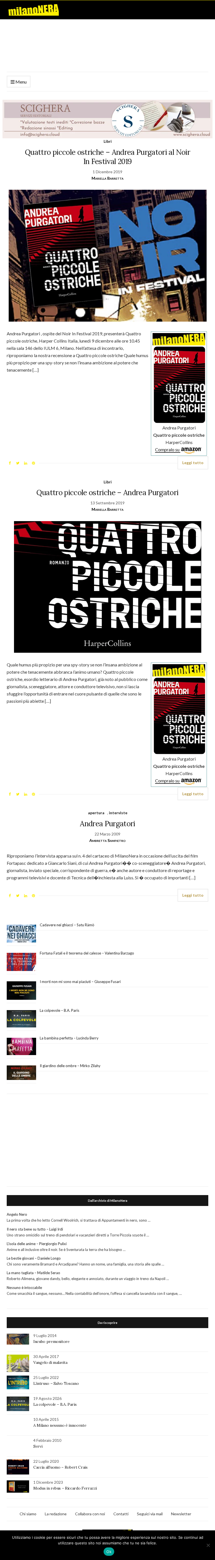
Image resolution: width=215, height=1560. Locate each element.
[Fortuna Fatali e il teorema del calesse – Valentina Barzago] (21, 962)
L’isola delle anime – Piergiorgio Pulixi (37, 1243)
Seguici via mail (150, 1513)
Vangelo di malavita (50, 1362)
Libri (108, 141)
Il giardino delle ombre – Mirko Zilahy (70, 1065)
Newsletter (181, 1513)
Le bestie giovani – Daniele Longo (34, 1258)
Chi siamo (28, 1513)
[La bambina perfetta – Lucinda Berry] (21, 1047)
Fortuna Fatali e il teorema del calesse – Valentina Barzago (87, 953)
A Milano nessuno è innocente (59, 1425)
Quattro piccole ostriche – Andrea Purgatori (107, 492)
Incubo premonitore (51, 1341)
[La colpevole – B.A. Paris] (21, 1019)
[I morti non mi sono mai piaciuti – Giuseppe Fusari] (21, 990)
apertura (96, 812)
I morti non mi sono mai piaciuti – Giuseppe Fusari (80, 981)
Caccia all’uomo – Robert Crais (60, 1467)
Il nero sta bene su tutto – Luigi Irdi (35, 1229)
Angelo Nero (17, 1214)
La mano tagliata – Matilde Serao (33, 1273)
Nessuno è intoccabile (24, 1287)
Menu (21, 81)
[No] (208, 1545)
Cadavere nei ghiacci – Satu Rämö (67, 925)
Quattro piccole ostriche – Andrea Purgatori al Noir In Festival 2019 (107, 157)
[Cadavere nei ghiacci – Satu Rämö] (21, 934)
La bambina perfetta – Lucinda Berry (69, 1038)
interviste (118, 812)
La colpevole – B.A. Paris (59, 1010)
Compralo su (167, 449)
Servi (37, 1446)
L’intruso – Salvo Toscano (56, 1383)
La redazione (56, 1513)
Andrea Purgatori (107, 823)
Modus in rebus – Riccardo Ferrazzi (65, 1488)
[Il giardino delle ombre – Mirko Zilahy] (21, 1072)
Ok (108, 1551)
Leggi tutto (193, 462)
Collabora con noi (90, 1513)
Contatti (120, 1513)
